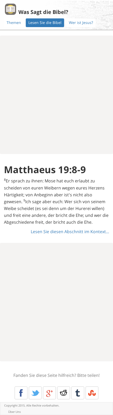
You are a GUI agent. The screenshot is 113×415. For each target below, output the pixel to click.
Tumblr (77, 392)
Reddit (63, 392)
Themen (14, 22)
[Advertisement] (56, 94)
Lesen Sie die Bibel (44, 22)
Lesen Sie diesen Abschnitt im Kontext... (70, 231)
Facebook (21, 392)
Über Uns (14, 412)
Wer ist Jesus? (81, 22)
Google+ (49, 392)
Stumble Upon (92, 392)
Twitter (35, 392)
